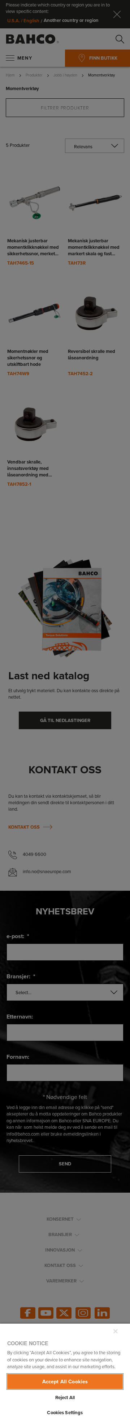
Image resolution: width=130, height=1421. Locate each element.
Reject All (65, 1397)
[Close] (115, 1331)
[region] (65, 1372)
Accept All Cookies (65, 1381)
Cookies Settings (65, 1412)
